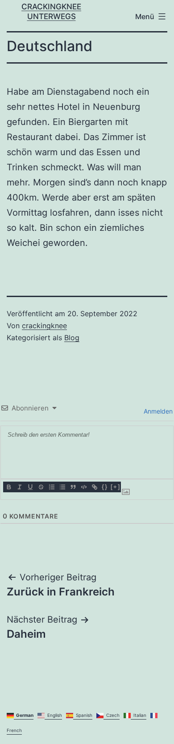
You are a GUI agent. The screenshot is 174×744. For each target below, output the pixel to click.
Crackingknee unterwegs (51, 11)
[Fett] (8, 487)
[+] (115, 486)
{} (105, 486)
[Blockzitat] (72, 487)
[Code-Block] (83, 487)
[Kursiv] (19, 487)
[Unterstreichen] (30, 487)
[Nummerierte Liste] (51, 487)
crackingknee (44, 325)
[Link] (94, 487)
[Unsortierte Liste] (62, 487)
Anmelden (157, 411)
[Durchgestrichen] (40, 487)
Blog (71, 337)
